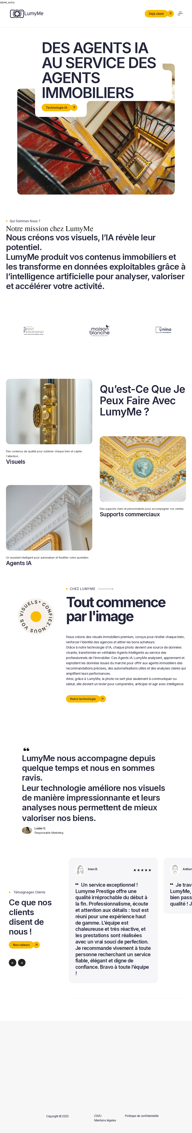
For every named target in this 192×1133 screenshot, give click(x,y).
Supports (102, 1048)
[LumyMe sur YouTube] (37, 1075)
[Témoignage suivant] (22, 962)
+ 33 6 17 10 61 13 (153, 1053)
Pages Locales (86, 1067)
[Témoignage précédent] (12, 962)
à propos (104, 1057)
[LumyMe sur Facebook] (10, 1075)
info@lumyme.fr (152, 1046)
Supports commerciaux (130, 514)
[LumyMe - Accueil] (26, 13)
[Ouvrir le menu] (180, 13)
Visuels (15, 461)
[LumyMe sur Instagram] (19, 1075)
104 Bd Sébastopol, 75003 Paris (159, 1061)
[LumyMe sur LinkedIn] (28, 1075)
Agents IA (19, 563)
